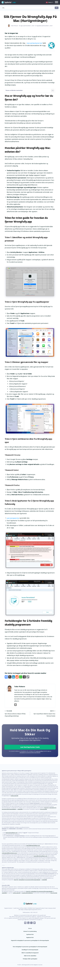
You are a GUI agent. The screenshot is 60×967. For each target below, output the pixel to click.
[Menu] (56, 2)
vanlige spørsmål (14, 795)
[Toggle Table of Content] (52, 90)
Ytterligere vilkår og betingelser (30, 958)
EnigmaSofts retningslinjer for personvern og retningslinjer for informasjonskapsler (30, 940)
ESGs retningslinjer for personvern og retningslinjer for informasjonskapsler (30, 946)
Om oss (30, 928)
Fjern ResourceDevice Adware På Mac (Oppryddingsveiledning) (15, 713)
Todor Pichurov (14, 25)
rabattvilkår (20, 809)
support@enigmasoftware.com (33, 845)
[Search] (56, 8)
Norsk (50, 2)
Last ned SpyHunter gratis (30, 747)
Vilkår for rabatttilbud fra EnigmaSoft (30, 952)
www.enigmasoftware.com (11, 832)
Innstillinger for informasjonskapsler (30, 949)
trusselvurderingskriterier (27, 893)
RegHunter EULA (30, 937)
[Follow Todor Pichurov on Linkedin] (15, 704)
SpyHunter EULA (30, 934)
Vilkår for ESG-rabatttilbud (30, 955)
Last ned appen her (13, 518)
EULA (49, 751)
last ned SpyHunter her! (34, 43)
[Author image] (9, 25)
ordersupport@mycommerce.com (9, 853)
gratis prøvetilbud (39, 751)
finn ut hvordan (43, 809)
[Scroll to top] (54, 963)
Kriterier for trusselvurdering (30, 931)
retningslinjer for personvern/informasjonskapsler (30, 752)
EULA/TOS (46, 807)
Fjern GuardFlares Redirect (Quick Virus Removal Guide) (44, 713)
